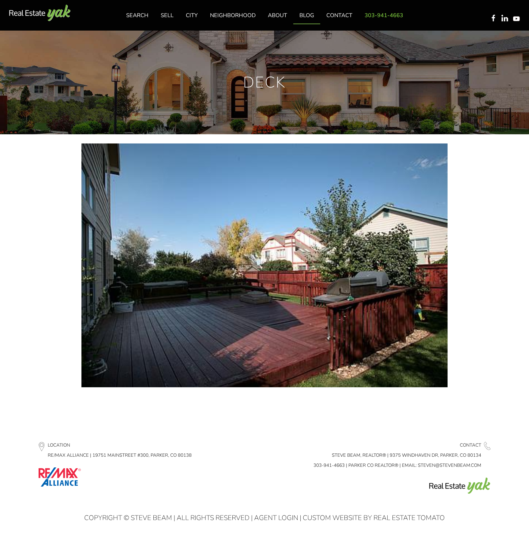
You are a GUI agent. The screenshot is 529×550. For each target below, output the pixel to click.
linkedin (505, 19)
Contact (470, 445)
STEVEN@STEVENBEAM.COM (449, 465)
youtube (517, 19)
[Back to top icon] (499, 537)
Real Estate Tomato (409, 517)
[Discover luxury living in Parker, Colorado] (39, 13)
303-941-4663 (329, 465)
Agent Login (276, 517)
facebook (493, 19)
